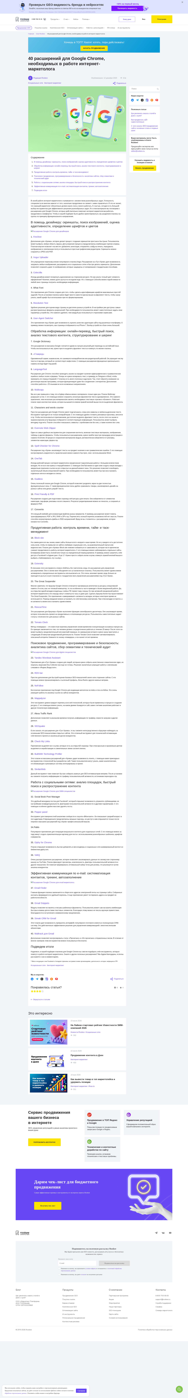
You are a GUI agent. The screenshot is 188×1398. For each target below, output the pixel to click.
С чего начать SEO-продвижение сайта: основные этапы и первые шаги (143, 129)
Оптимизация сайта (77, 28)
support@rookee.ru (163, 1356)
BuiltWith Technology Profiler (51, 798)
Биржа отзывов (68, 1360)
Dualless (38, 508)
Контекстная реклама (70, 1378)
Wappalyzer (41, 742)
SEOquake (40, 770)
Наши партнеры (115, 1364)
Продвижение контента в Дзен (88, 1104)
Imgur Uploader (41, 262)
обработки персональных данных (58, 1391)
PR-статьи (113, 28)
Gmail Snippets (43, 950)
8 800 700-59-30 (38, 19)
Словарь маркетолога (164, 1367)
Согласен (80, 1389)
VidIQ (38, 901)
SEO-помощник (115, 1367)
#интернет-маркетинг (56, 83)
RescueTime (40, 644)
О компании (115, 1346)
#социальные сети (36, 83)
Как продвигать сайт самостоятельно (140, 121)
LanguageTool (41, 388)
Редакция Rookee (41, 78)
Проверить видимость (134, 8)
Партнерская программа (118, 1352)
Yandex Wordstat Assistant (49, 701)
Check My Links (43, 785)
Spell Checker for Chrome (48, 473)
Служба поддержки (163, 1360)
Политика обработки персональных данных (155, 1387)
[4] (40, 1040)
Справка (159, 1364)
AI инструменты (126, 28)
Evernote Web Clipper (46, 455)
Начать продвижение (94, 48)
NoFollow (40, 729)
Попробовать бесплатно (45, 1191)
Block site (39, 567)
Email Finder (41, 934)
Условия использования (118, 1375)
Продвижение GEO (70, 1352)
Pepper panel (42, 858)
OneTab (38, 488)
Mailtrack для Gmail (46, 980)
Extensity (39, 595)
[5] (42, 1040)
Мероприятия (114, 1360)
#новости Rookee (78, 1081)
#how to (94, 1136)
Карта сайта (113, 1371)
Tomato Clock (42, 659)
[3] (37, 1040)
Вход (142, 19)
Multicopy (39, 411)
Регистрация (161, 19)
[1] (32, 1040)
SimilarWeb (40, 813)
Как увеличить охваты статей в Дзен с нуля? (144, 114)
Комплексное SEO (59, 28)
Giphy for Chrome (44, 889)
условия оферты (96, 1325)
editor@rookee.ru (144, 153)
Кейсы (78, 19)
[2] (34, 1040)
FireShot (37, 241)
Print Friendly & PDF (45, 524)
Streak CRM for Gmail (46, 965)
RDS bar (39, 717)
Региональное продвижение (73, 1375)
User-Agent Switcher (44, 328)
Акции (111, 1356)
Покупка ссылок (43, 28)
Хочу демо (125, 19)
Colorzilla (38, 280)
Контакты (161, 1346)
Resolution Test (41, 310)
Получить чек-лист (49, 1262)
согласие (88, 1331)
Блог (18, 1346)
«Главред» (39, 373)
